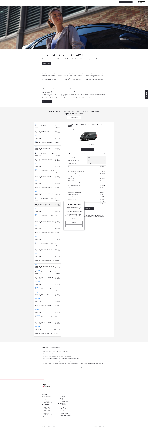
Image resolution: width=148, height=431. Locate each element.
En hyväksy (74, 225)
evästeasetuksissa (74, 218)
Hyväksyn (74, 222)
